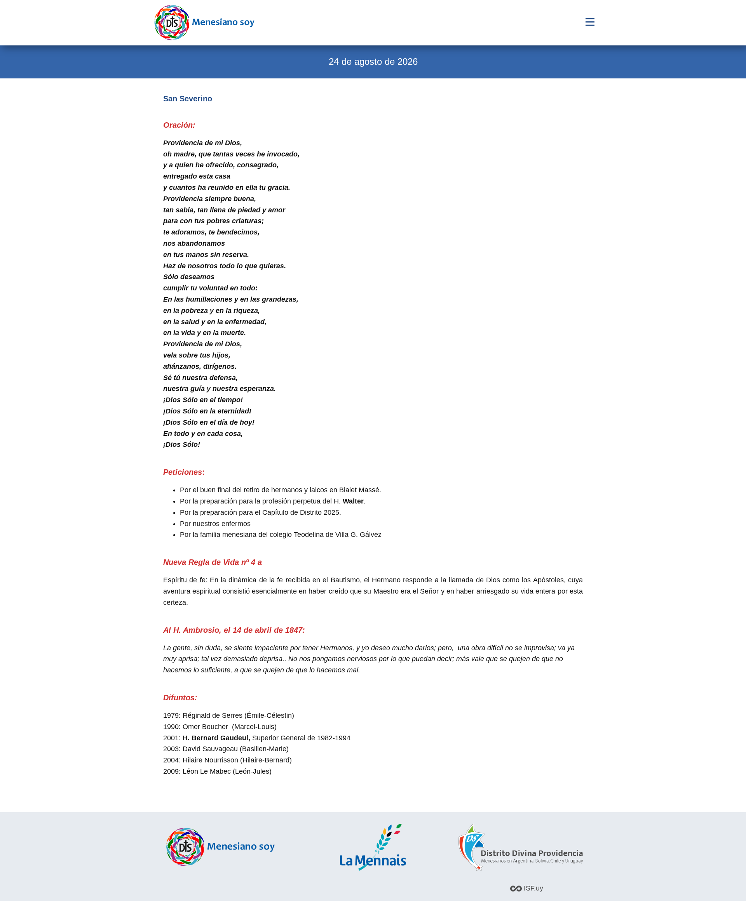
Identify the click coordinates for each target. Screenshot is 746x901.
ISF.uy (532, 888)
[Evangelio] (204, 22)
